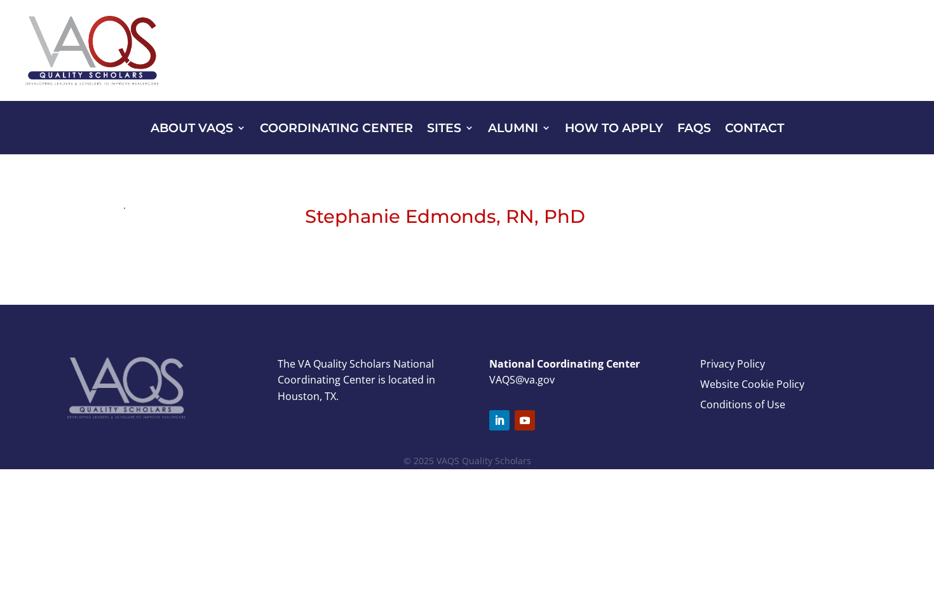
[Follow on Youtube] (525, 420)
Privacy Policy (732, 364)
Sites (444, 129)
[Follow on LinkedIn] (499, 420)
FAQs (694, 129)
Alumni (513, 129)
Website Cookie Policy (752, 384)
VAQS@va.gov (522, 380)
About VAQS (192, 129)
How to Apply (614, 129)
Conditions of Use (742, 404)
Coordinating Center (336, 129)
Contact (754, 129)
